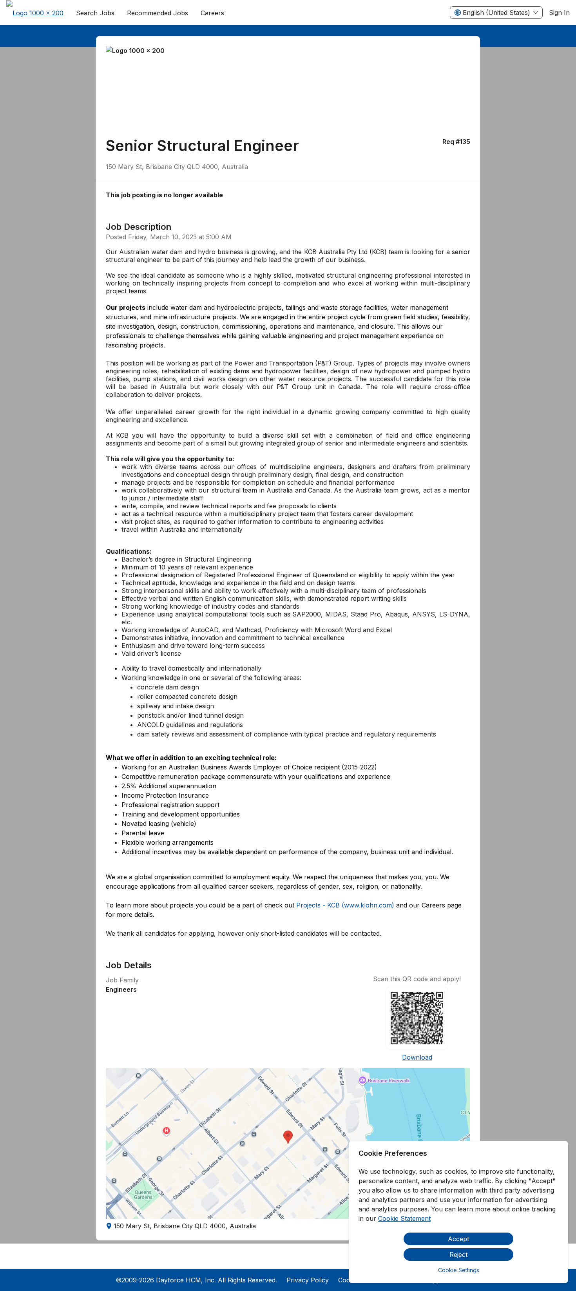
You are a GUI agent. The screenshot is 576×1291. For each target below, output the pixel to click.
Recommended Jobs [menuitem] (157, 13)
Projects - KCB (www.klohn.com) (345, 905)
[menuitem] (34, 12)
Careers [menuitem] (212, 13)
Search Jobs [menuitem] (95, 13)
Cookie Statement (404, 1218)
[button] (288, 1143)
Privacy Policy (307, 1280)
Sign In (559, 12)
